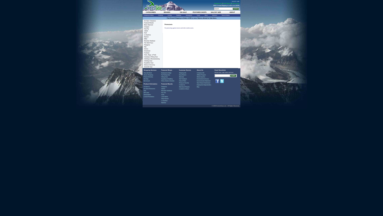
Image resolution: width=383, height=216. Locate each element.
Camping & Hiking (148, 15)
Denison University (149, 65)
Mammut (163, 102)
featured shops (199, 12)
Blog (198, 87)
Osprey (163, 88)
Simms (146, 49)
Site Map (146, 79)
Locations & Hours (184, 89)
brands (167, 12)
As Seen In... (147, 86)
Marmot (146, 37)
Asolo (162, 94)
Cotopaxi (146, 27)
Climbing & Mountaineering (152, 59)
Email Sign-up (227, 3)
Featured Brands (149, 23)
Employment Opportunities (204, 85)
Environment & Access (203, 79)
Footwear (146, 53)
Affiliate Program (201, 75)
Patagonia (147, 45)
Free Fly (146, 29)
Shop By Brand (148, 73)
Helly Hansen (165, 98)
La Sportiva (147, 35)
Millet (145, 39)
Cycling (170, 15)
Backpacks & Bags (166, 73)
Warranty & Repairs (184, 87)
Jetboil (146, 31)
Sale (145, 90)
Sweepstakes (147, 94)
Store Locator (235, 3)
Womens (214, 15)
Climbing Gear (148, 61)
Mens (206, 15)
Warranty (181, 77)
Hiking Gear (164, 77)
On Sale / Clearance (150, 21)
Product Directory (148, 77)
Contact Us (182, 85)
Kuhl (145, 33)
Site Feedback (183, 79)
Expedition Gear (148, 63)
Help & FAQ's (182, 81)
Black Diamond (148, 25)
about (232, 12)
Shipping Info (182, 73)
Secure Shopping (148, 75)
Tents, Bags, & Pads (150, 55)
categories (151, 12)
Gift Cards (146, 92)
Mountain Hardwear (149, 41)
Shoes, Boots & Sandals (167, 81)
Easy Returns (182, 75)
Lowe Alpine (164, 96)
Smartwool (147, 51)
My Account (147, 81)
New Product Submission (203, 83)
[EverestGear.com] (191, 5)
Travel (198, 15)
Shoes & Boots (226, 15)
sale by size (216, 12)
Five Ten (163, 92)
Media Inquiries (201, 77)
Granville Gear (148, 67)
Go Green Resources (149, 88)
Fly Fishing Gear (165, 75)
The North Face (148, 43)
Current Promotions (149, 96)
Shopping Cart (218, 3)
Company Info (200, 73)
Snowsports (189, 15)
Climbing (160, 15)
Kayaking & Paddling (167, 79)
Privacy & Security (184, 83)
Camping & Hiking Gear (151, 57)
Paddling (178, 15)
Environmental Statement (203, 81)
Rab (145, 47)
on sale (183, 12)
